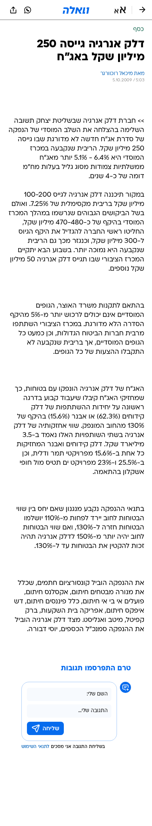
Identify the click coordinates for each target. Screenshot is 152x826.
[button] (120, 10)
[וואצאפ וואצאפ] (27, 10)
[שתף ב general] (13, 10)
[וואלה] (76, 10)
